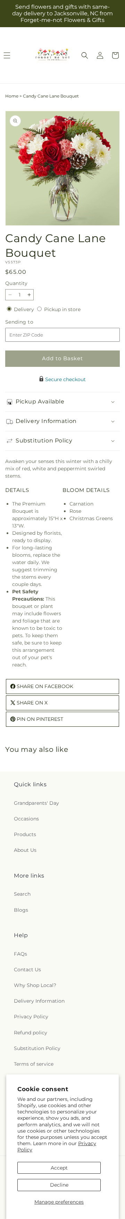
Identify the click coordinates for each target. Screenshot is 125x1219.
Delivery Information (39, 1001)
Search (22, 894)
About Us (25, 850)
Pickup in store (62, 309)
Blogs (21, 910)
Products (25, 834)
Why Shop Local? (35, 985)
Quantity (16, 283)
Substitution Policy (37, 1048)
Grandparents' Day (36, 803)
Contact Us (27, 969)
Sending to (29, 322)
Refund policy (30, 1032)
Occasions (26, 819)
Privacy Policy (31, 1016)
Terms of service (33, 1064)
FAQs (20, 954)
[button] (84, 55)
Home (11, 96)
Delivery (24, 309)
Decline (59, 1185)
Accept (59, 1168)
